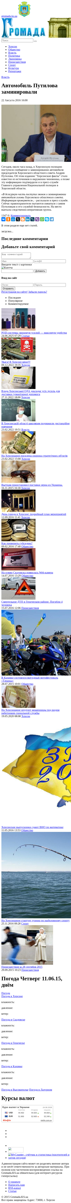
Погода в (12, 996)
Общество (14, 49)
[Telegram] (52, 219)
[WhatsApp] (42, 219)
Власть (12, 52)
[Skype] (47, 219)
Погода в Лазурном (40, 1089)
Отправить (8, 288)
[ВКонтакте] (3, 219)
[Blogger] (23, 219)
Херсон (12, 46)
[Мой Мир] (13, 219)
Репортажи (14, 71)
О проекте (14, 1181)
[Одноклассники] (8, 219)
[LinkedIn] (28, 219)
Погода (5, 993)
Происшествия (17, 61)
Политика (14, 55)
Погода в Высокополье (14, 1089)
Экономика (15, 58)
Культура (13, 68)
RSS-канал (14, 1188)
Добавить (40, 271)
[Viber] (37, 219)
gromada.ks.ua (9, 16)
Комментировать (21, 215)
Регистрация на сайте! (14, 291)
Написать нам (16, 1184)
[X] (18, 219)
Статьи (25, 335)
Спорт (12, 65)
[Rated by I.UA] (15, 1151)
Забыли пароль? (37, 291)
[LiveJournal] (32, 219)
